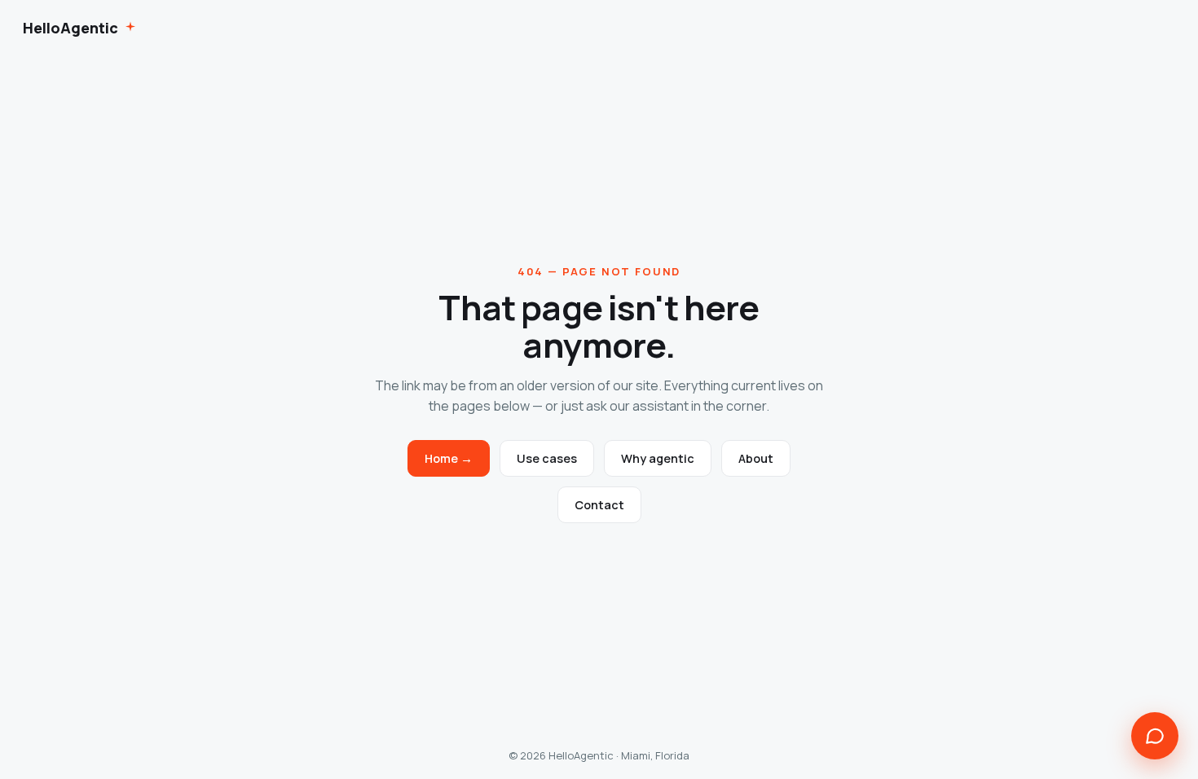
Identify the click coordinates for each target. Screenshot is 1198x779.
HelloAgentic (70, 27)
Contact (599, 505)
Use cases (547, 458)
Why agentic (657, 458)
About (755, 458)
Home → (449, 458)
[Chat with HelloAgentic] (1154, 735)
